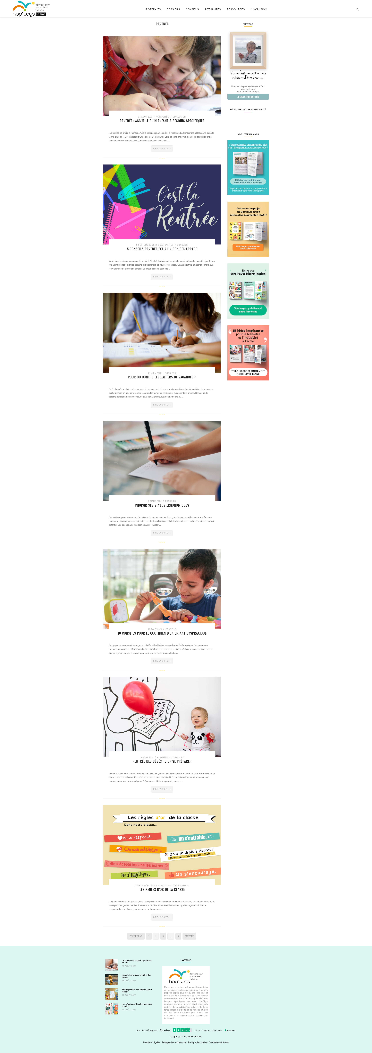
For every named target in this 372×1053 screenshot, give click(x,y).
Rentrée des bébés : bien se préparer (162, 761)
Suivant (189, 936)
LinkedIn (251, 118)
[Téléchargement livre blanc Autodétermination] (248, 291)
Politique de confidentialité (174, 1042)
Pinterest (244, 118)
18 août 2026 (129, 981)
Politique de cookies (197, 1042)
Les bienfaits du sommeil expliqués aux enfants (137, 961)
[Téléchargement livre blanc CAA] (248, 229)
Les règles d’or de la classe (162, 889)
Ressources (236, 9)
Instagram (237, 118)
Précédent (135, 936)
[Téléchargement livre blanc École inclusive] (248, 352)
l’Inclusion (259, 9)
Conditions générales (219, 1042)
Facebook (230, 118)
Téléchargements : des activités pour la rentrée (137, 990)
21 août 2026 (129, 966)
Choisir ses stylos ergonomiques (162, 505)
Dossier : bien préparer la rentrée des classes (136, 976)
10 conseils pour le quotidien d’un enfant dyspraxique (162, 633)
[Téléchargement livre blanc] (248, 167)
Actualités (213, 9)
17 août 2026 (129, 995)
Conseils (192, 9)
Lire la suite (160, 148)
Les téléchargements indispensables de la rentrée (137, 1005)
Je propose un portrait (248, 96)
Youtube (258, 118)
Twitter (265, 118)
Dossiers (173, 9)
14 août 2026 (129, 1010)
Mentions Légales (151, 1042)
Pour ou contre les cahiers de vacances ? (162, 376)
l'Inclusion (179, 117)
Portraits (153, 9)
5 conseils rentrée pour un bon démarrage (162, 248)
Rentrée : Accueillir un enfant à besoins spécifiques (162, 120)
